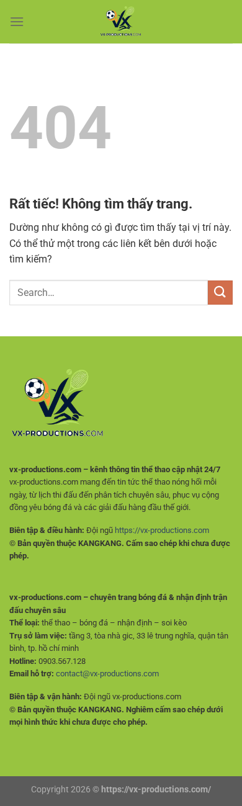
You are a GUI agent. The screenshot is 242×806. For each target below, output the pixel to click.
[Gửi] (220, 292)
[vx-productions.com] (121, 21)
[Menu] (16, 21)
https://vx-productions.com (162, 530)
